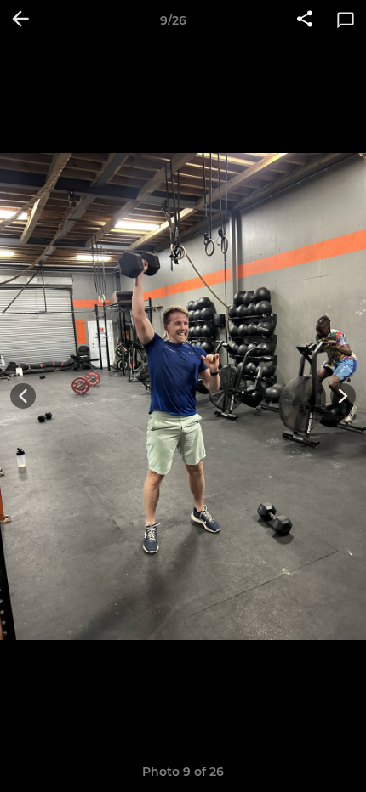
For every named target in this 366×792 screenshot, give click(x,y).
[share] (305, 20)
